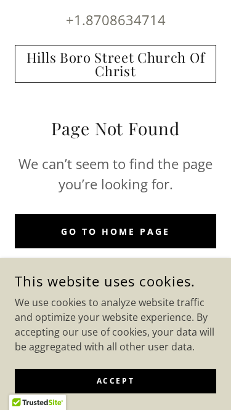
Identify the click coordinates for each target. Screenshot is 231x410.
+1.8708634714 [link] (116, 19)
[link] (115, 64)
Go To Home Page (115, 231)
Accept (115, 381)
